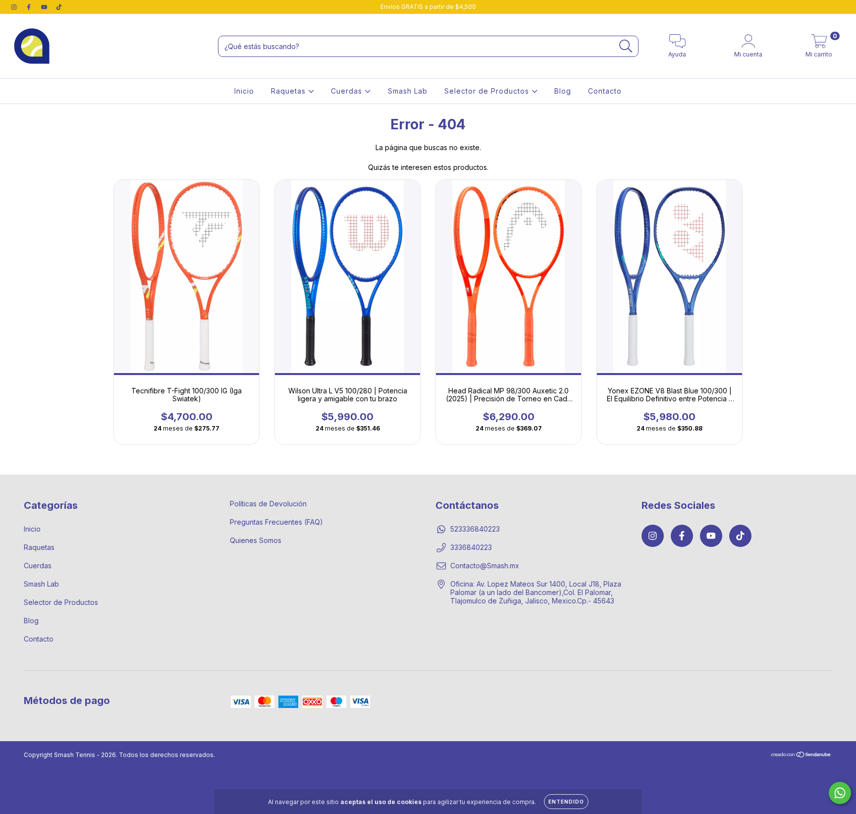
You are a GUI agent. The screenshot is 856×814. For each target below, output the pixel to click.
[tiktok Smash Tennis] (59, 6)
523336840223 (475, 529)
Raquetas (289, 91)
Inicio (244, 91)
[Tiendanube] (801, 756)
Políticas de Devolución (268, 503)
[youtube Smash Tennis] (45, 6)
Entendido (566, 802)
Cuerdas (348, 91)
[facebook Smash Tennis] (29, 6)
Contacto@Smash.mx (484, 565)
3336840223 (471, 547)
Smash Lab (408, 91)
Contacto (605, 91)
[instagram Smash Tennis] (14, 6)
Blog (562, 91)
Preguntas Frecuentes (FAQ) (276, 522)
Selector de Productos (488, 91)
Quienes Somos (255, 540)
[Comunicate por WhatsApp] (840, 793)
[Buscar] (626, 46)
